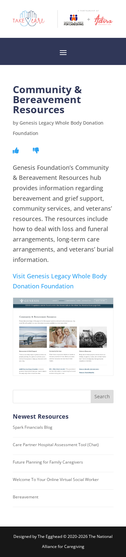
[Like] (16, 150)
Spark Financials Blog (32, 427)
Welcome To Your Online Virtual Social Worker (56, 479)
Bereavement (25, 497)
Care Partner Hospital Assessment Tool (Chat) (56, 444)
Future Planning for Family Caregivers (48, 462)
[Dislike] (36, 150)
